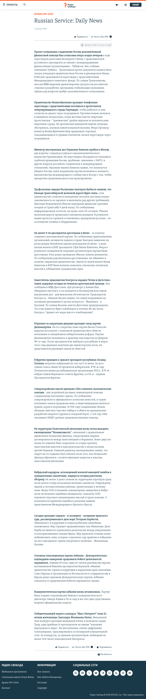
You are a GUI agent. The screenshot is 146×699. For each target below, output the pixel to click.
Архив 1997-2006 (10, 683)
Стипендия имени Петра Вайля (18, 677)
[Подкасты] (123, 673)
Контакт (6, 688)
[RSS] (116, 673)
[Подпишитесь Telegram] (103, 673)
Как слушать (43, 672)
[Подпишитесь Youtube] (96, 673)
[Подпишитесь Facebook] (82, 673)
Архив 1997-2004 (43, 14)
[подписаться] (129, 673)
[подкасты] (125, 5)
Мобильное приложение (14, 672)
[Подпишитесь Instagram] (109, 673)
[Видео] (117, 5)
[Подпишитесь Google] (75, 673)
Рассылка (42, 683)
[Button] (81, 37)
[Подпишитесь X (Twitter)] (89, 673)
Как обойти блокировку (49, 677)
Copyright (42, 688)
